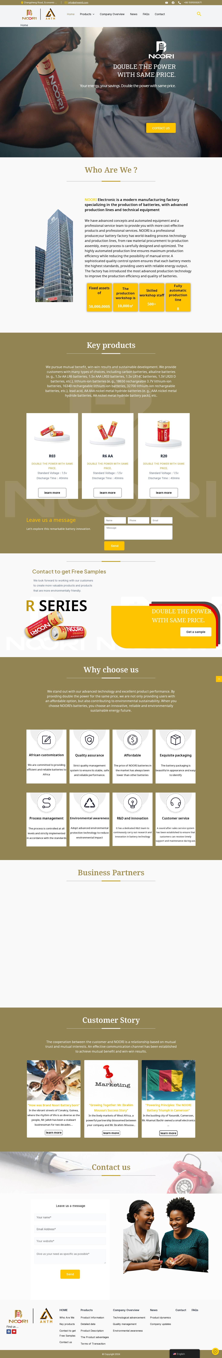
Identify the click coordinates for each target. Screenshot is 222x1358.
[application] (92, 14)
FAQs (195, 1310)
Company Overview (126, 1310)
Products (87, 1310)
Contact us (66, 1342)
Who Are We (67, 1317)
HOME (64, 1310)
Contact (180, 1310)
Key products (67, 1324)
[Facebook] (173, 2)
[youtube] (166, 2)
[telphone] (179, 2)
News (154, 1310)
